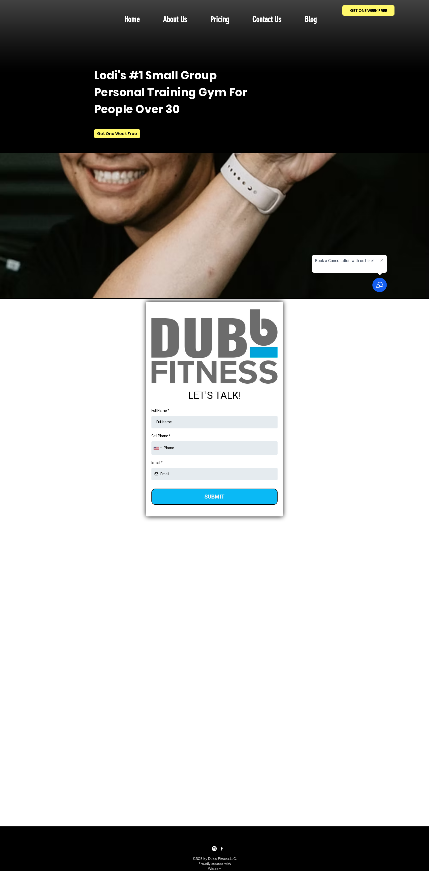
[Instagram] (214, 848)
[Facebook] (221, 848)
